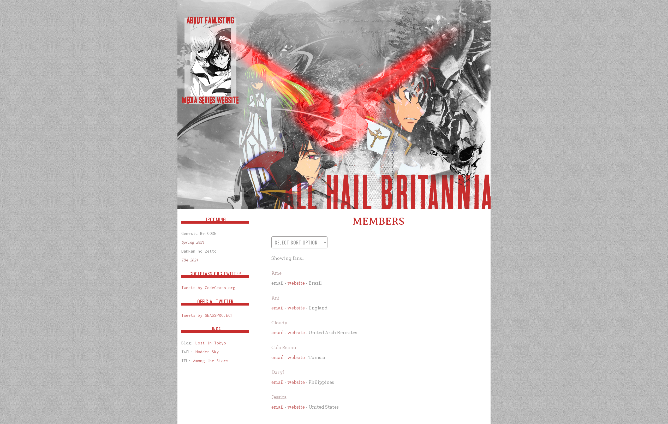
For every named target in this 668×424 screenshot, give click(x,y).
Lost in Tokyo (210, 343)
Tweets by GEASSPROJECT (207, 315)
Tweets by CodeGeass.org (208, 287)
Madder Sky (207, 351)
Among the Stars (210, 360)
